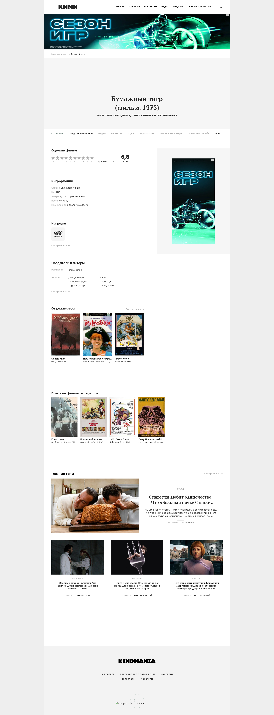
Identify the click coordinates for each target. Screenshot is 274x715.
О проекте (107, 674)
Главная (55, 54)
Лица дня (178, 7)
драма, (64, 196)
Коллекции (150, 7)
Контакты (167, 674)
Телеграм (147, 679)
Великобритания (165, 115)
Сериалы (134, 7)
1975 (116, 115)
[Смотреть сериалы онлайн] (137, 705)
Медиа (165, 7)
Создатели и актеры (81, 133)
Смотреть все (59, 245)
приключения (142, 115)
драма (125, 115)
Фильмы (120, 7)
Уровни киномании (200, 7)
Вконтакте (128, 679)
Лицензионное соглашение (137, 674)
